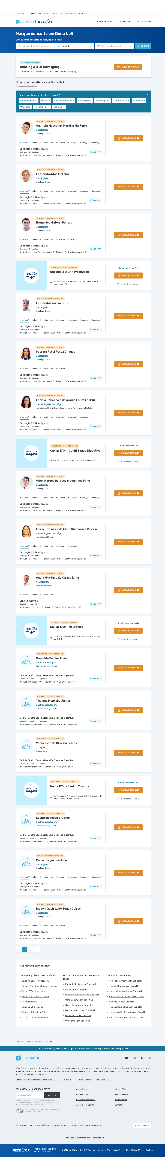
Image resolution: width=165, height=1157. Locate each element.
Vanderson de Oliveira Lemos (56, 743)
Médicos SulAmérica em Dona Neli (125, 981)
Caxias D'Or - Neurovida (29, 604)
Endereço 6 (85, 142)
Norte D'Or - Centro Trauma (35, 996)
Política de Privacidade (85, 1100)
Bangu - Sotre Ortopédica (34, 1012)
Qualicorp (150, 1150)
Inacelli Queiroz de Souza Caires (58, 908)
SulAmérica (118, 1150)
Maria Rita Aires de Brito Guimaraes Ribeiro (66, 529)
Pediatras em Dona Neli (76, 989)
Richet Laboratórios (134, 1150)
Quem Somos (82, 1089)
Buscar (145, 46)
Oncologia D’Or (104, 1150)
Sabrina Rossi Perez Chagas (55, 351)
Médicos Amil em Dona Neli (122, 1002)
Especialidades (105, 21)
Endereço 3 (48, 142)
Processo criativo (83, 1094)
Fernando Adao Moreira (52, 174)
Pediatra (45, 100)
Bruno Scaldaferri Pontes (54, 222)
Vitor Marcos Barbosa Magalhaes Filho (63, 480)
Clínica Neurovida (29, 601)
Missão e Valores (121, 1089)
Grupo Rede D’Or (96, 1138)
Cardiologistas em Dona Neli (79, 1000)
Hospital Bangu (29, 1002)
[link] (37, 949)
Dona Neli (48, 1041)
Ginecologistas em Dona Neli (79, 1005)
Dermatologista (121, 100)
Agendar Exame (50, 13)
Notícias (82, 13)
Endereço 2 (36, 142)
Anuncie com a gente (85, 1105)
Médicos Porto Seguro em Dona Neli (126, 996)
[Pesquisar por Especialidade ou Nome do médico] (51, 46)
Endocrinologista (28, 100)
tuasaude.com (143, 21)
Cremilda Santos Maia (51, 658)
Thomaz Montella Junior (53, 700)
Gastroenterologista (64, 100)
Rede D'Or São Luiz (87, 1150)
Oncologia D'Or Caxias (32, 1007)
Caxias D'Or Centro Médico (35, 1017)
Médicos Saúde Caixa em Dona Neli (126, 1007)
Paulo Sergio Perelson (51, 860)
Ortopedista (139, 100)
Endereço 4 (60, 142)
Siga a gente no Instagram (134, 1058)
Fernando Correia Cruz (52, 303)
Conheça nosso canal (126, 1058)
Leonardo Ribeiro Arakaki (53, 817)
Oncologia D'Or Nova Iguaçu (41, 67)
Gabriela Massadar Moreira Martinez (61, 125)
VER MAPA (97, 152)
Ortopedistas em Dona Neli (78, 1015)
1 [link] (24, 950)
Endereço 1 (24, 142)
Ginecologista (102, 100)
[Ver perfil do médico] (26, 127)
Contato (118, 1105)
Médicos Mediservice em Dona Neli (125, 991)
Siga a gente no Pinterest (150, 1058)
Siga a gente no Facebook (142, 1058)
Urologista (25, 107)
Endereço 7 (97, 142)
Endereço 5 (72, 142)
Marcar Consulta (34, 1041)
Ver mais (58, 107)
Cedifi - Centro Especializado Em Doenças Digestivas (47, 675)
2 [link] (30, 950)
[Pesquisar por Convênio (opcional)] (130, 46)
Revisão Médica (121, 1094)
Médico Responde (68, 13)
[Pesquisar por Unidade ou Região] (90, 46)
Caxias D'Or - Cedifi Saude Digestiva (33, 679)
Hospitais (125, 21)
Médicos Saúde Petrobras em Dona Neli (128, 1012)
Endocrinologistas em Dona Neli (80, 984)
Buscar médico (34, 13)
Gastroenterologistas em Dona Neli (82, 994)
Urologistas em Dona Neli (77, 1021)
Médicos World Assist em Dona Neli (126, 1017)
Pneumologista (42, 107)
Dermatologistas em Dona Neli (80, 1010)
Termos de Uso (121, 1100)
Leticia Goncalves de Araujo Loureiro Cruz (65, 400)
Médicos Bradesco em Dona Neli (124, 986)
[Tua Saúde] (28, 1058)
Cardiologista (84, 100)
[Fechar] (147, 94)
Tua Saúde (20, 13)
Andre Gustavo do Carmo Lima (57, 577)
